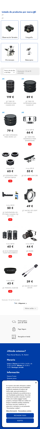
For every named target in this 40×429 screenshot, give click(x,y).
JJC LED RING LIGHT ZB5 (30, 175)
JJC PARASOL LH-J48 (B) (10, 288)
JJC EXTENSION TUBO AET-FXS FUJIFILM (10, 176)
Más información (11, 411)
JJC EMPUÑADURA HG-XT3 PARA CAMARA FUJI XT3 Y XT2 (10, 214)
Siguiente (23, 303)
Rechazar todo (20, 415)
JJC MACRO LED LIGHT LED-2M (29, 287)
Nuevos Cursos (11, 376)
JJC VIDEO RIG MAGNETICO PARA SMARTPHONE (29, 139)
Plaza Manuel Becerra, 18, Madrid (17, 355)
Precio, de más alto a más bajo (9, 71)
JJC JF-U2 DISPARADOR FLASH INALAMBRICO (10, 252)
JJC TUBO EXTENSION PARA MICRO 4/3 (10, 136)
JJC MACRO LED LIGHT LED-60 (29, 211)
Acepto (20, 421)
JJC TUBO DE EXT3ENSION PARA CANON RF (29, 103)
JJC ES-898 (29, 251)
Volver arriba (30, 308)
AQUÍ (20, 399)
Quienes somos (11, 378)
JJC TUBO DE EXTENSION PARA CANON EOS (10, 103)
